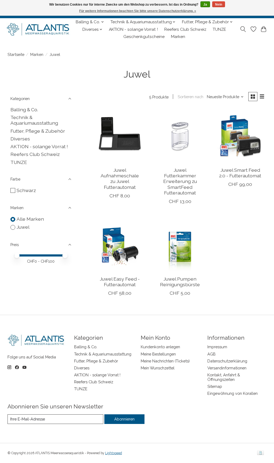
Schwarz (26, 190)
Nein (218, 4)
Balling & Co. (24, 109)
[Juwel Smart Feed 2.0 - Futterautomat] (240, 136)
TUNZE (219, 29)
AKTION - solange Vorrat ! (133, 29)
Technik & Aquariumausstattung (34, 120)
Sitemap (214, 386)
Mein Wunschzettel (157, 368)
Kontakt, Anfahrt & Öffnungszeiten (223, 377)
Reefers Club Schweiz (185, 29)
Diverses (20, 138)
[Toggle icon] (243, 29)
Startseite (15, 54)
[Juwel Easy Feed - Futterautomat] (119, 245)
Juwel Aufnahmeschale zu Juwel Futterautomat (120, 178)
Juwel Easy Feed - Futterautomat (120, 281)
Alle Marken (30, 219)
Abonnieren (124, 419)
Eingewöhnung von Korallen (232, 393)
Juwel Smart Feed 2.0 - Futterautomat (240, 172)
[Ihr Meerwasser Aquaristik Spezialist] (39, 29)
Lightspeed (113, 453)
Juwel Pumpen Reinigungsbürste (180, 281)
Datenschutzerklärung (227, 361)
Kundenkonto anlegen (160, 347)
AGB (211, 354)
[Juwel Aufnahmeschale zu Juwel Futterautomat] (119, 136)
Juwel (23, 227)
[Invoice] (260, 453)
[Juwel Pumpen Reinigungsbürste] (180, 245)
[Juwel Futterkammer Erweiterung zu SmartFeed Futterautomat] (180, 136)
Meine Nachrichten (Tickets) (165, 361)
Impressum (217, 347)
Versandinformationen (226, 368)
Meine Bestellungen (158, 354)
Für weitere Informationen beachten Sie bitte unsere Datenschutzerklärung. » (137, 11)
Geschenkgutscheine (144, 36)
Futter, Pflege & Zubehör (37, 131)
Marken (178, 36)
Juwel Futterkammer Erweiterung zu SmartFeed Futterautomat (180, 181)
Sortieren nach (190, 96)
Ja (205, 4)
